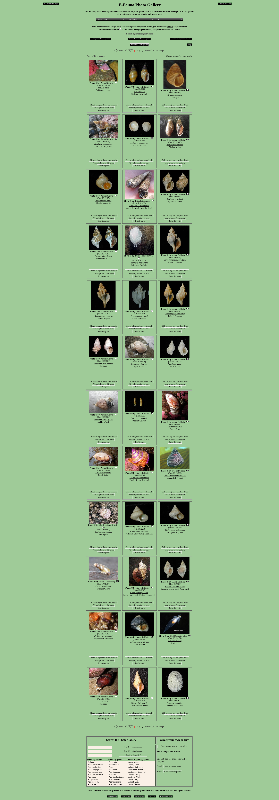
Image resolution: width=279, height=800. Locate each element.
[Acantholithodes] (118, 784)
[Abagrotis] (118, 762)
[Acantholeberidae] (97, 772)
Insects (158, 19)
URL (151, 256)
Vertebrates (102, 19)
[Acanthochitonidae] (97, 764)
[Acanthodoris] (118, 779)
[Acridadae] (97, 784)
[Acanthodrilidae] (97, 767)
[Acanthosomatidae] (97, 774)
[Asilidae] (97, 762)
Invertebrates (132, 19)
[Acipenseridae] (97, 782)
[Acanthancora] (118, 772)
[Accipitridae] (97, 779)
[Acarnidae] (97, 777)
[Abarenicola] (118, 764)
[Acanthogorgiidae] (97, 769)
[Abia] (118, 767)
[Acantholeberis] (118, 782)
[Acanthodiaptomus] (118, 777)
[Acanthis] (118, 774)
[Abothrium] (118, 769)
